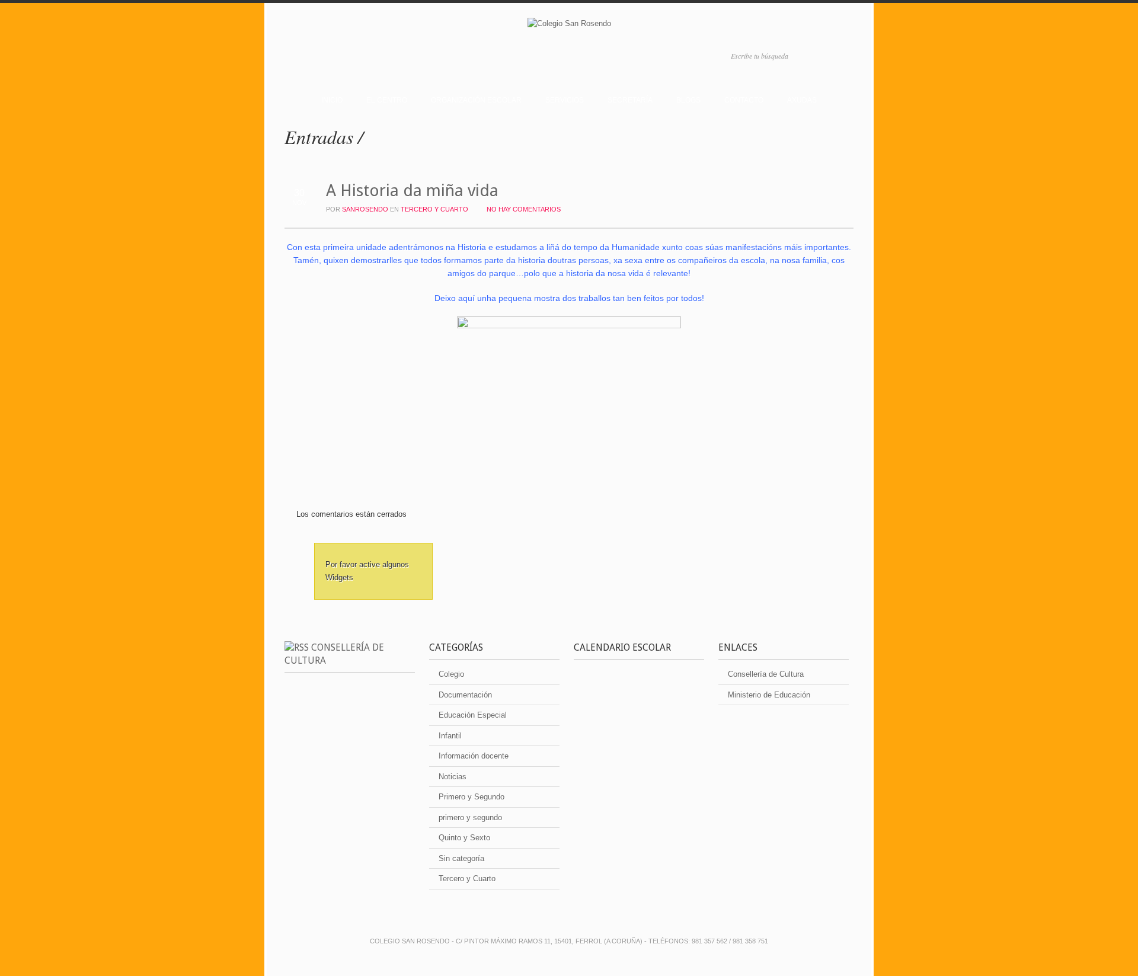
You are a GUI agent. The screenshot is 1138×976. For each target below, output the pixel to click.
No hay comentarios (524, 209)
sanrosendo (365, 209)
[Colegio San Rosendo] (568, 26)
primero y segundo (470, 817)
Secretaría (630, 100)
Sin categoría (461, 858)
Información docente (474, 755)
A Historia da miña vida (412, 190)
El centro (386, 100)
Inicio (332, 100)
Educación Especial (473, 715)
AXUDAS (802, 100)
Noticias (452, 776)
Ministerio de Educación (769, 694)
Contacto (743, 100)
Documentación (465, 694)
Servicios (564, 100)
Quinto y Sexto (464, 837)
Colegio (451, 674)
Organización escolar (476, 100)
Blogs (688, 100)
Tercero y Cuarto (434, 209)
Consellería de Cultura (766, 674)
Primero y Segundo (471, 796)
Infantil (450, 735)
